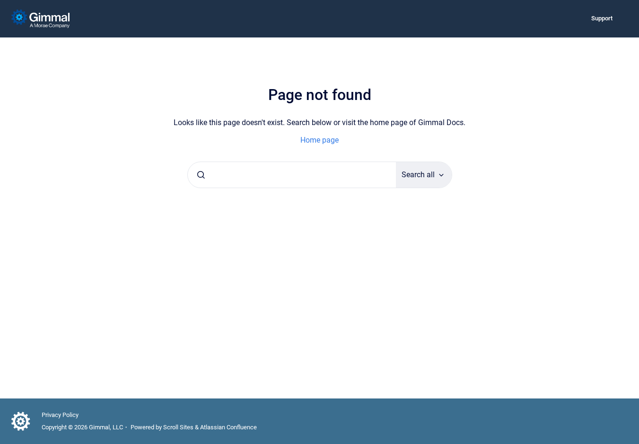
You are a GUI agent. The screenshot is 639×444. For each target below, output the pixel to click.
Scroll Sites (178, 427)
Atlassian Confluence (228, 427)
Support (602, 18)
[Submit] (201, 174)
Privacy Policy (60, 414)
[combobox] (292, 175)
